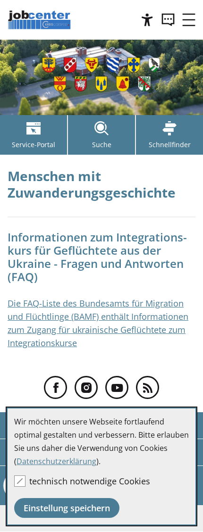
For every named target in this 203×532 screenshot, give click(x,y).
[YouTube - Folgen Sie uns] (116, 387)
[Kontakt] (168, 19)
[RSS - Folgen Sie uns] (147, 387)
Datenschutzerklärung (56, 461)
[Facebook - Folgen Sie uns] (55, 387)
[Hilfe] (147, 19)
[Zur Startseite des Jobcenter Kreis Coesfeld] (40, 20)
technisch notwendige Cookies (89, 481)
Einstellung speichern (67, 508)
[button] (188, 19)
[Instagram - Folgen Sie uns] (86, 387)
